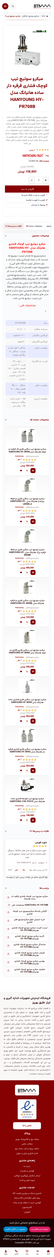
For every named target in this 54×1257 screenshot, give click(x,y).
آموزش (27, 1212)
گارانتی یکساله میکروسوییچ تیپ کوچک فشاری (30, 912)
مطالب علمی (27, 1144)
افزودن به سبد (27, 189)
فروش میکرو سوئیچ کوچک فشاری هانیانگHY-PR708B (30, 954)
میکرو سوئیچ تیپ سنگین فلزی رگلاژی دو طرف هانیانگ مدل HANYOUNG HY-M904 (27, 651)
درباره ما (27, 1166)
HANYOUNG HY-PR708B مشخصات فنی (30, 905)
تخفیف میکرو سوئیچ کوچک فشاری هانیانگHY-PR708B (29, 971)
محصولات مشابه (34, 226)
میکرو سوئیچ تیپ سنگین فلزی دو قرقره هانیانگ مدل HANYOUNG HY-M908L (27, 602)
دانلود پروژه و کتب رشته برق (27, 1148)
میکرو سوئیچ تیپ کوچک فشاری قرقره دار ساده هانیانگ (29, 897)
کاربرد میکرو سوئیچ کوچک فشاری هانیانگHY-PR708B (29, 937)
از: (46, 862)
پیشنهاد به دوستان (38, 205)
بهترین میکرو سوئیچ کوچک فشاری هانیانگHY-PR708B (29, 962)
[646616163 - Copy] (27, 536)
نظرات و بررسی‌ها (13, 226)
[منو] (5, 6)
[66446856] (27, 436)
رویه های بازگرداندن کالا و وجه (27, 1198)
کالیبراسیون (27, 1207)
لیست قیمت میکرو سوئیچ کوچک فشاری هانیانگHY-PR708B (29, 929)
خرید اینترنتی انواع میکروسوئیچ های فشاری (29, 921)
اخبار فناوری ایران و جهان (27, 1153)
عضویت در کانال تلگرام (15, 1229)
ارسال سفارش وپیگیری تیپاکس (27, 1175)
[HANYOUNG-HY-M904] (27, 637)
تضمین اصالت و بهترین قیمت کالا (27, 1193)
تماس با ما (27, 1125)
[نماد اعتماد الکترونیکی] (27, 1109)
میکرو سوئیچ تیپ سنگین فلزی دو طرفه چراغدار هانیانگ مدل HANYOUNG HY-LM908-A (27, 501)
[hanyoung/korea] (33, 156)
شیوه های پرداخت (27, 1180)
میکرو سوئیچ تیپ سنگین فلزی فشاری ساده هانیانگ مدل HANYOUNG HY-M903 (27, 701)
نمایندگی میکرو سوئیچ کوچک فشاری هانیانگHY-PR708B (30, 946)
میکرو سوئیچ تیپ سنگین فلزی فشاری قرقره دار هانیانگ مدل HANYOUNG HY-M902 (27, 750)
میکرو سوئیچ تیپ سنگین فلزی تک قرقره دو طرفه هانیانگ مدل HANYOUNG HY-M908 (27, 450)
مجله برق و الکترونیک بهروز (27, 1139)
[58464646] (27, 785)
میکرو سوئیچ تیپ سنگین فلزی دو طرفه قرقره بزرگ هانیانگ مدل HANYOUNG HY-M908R (27, 552)
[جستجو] (13, 6)
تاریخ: (34, 862)
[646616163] (27, 485)
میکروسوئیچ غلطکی (32, 456)
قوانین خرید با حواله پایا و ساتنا (27, 1202)
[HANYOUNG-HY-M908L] (27, 587)
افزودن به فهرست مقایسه (35, 200)
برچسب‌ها (44, 888)
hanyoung (19, 456)
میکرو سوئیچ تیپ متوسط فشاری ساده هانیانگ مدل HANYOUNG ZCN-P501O (27, 800)
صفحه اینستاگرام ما (39, 1229)
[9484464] (27, 736)
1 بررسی (32, 150)
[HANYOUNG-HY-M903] (27, 686)
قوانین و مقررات (27, 1171)
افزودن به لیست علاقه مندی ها (33, 195)
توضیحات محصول (40, 236)
